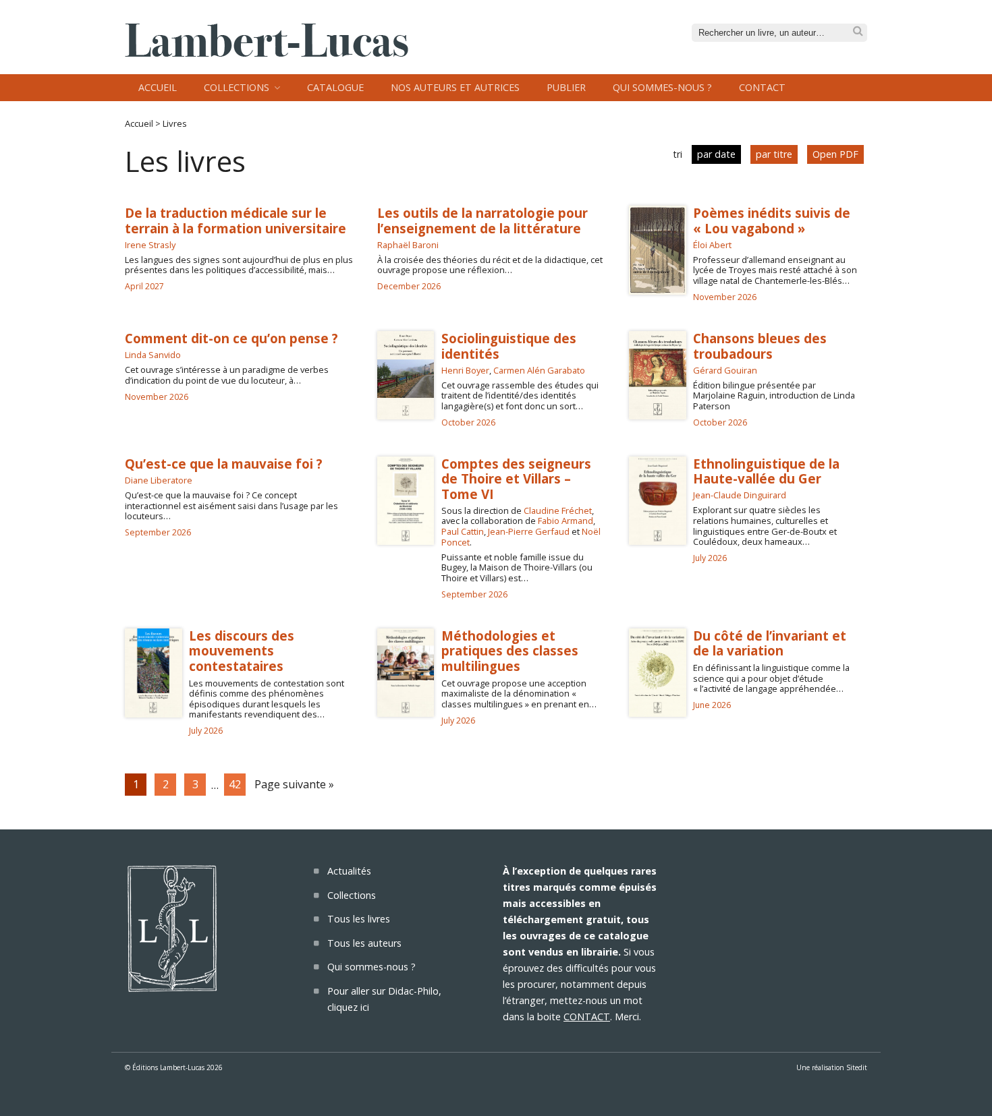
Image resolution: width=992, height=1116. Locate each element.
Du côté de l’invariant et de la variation (769, 643)
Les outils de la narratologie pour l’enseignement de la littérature (482, 220)
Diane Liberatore (158, 480)
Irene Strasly (150, 245)
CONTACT (586, 1016)
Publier (566, 87)
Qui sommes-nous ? (662, 87)
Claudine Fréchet (558, 510)
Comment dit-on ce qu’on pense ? (231, 338)
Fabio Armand (565, 521)
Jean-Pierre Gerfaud (529, 531)
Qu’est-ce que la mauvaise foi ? (224, 463)
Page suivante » (294, 784)
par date (716, 154)
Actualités (349, 870)
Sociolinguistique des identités (508, 345)
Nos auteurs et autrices (455, 87)
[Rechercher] (858, 31)
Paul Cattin (462, 531)
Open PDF (835, 154)
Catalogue (335, 87)
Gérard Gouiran (725, 370)
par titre (774, 154)
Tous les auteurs (364, 943)
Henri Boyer (465, 370)
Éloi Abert (712, 245)
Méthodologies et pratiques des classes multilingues (509, 650)
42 (235, 784)
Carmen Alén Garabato (539, 370)
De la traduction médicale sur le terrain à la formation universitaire (235, 220)
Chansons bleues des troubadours (760, 345)
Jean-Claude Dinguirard (739, 495)
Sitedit (856, 1067)
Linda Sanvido (153, 355)
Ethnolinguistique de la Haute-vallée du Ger (766, 471)
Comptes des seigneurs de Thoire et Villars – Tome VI (516, 478)
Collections (236, 87)
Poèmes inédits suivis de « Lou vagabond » (771, 220)
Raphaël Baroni (408, 245)
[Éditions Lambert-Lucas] (266, 52)
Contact (762, 87)
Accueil (157, 87)
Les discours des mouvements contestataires (241, 650)
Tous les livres (358, 918)
